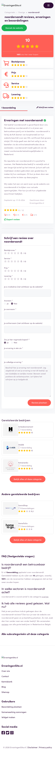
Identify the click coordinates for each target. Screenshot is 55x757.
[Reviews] (11, 5)
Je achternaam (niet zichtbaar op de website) (23, 323)
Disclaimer (32, 747)
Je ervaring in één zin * (13, 348)
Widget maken (8, 717)
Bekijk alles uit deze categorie (27, 479)
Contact (5, 676)
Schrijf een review (45, 107)
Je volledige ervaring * (13, 362)
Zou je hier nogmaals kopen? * (17, 339)
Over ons (6, 670)
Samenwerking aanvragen (14, 712)
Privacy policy (45, 747)
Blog (4, 686)
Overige (21, 12)
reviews (5, 624)
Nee (15, 303)
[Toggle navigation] (48, 5)
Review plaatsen (39, 402)
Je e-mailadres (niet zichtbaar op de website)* (23, 286)
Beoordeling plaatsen (12, 706)
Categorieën (10, 12)
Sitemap (5, 692)
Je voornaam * (10, 309)
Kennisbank (7, 681)
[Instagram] (12, 732)
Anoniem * (8, 300)
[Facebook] (3, 732)
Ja (8, 303)
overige (45, 596)
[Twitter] (7, 732)
